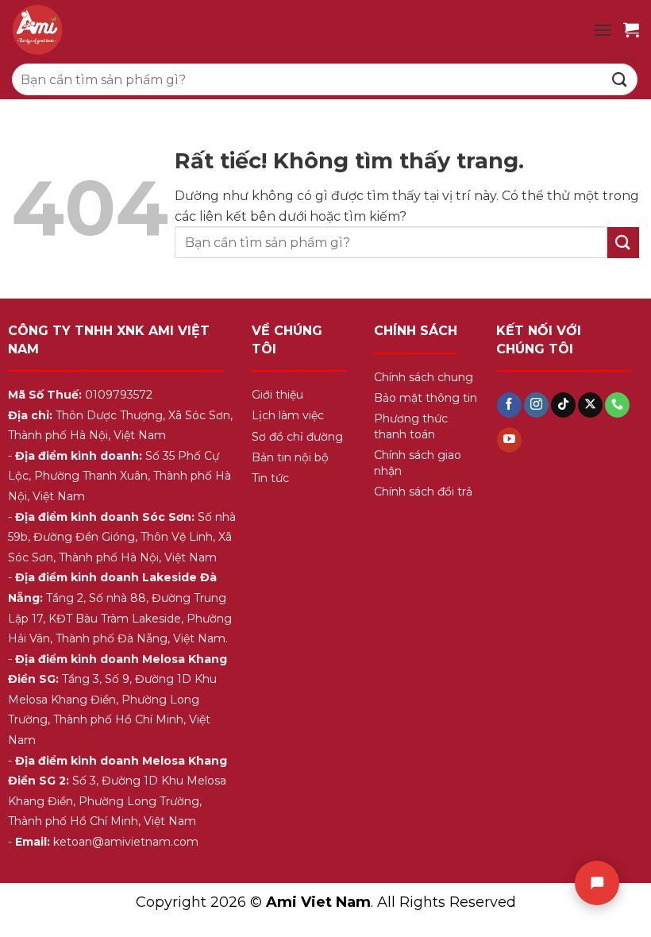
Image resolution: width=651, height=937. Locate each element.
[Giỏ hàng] (631, 29)
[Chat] (597, 883)
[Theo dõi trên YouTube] (509, 440)
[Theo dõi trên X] (590, 405)
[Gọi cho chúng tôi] (617, 405)
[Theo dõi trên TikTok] (563, 405)
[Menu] (602, 29)
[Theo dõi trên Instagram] (536, 405)
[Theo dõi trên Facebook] (509, 405)
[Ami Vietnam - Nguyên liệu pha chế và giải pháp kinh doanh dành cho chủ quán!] (151, 30)
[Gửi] (620, 79)
